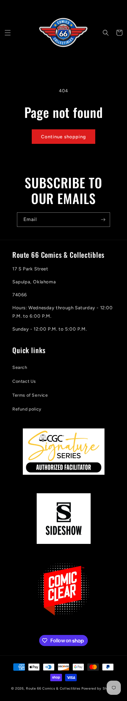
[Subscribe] (103, 219)
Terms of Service (30, 395)
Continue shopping (63, 137)
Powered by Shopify (98, 688)
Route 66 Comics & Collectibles (53, 688)
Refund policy (27, 409)
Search (19, 367)
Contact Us (24, 381)
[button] (7, 33)
